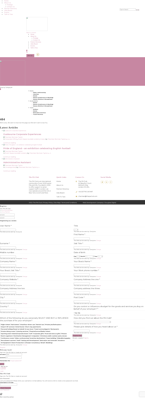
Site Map (57, 202)
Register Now (77, 335)
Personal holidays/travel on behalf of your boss (17, 329)
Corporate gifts (38, 333)
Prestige (10, 5)
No (79, 313)
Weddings (49, 343)
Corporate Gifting (11, 139)
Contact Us (11, 6)
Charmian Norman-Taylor (57, 139)
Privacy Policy (48, 202)
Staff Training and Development (28, 340)
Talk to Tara (8, 14)
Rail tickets (15, 324)
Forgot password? (16, 361)
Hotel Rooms (20, 327)
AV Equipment (6, 343)
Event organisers (7, 336)
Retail (43, 343)
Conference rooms (7, 338)
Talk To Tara (60, 197)
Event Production (18, 343)
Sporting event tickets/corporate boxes (14, 333)
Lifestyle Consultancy (32, 343)
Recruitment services (8, 340)
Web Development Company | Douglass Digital (99, 202)
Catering (36, 94)
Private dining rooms (8, 331)
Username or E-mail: (7, 382)
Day (75, 256)
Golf (30, 333)
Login (2, 58)
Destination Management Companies (26, 336)
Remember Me (5, 361)
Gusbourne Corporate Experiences (22, 134)
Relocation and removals (48, 340)
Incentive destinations (37, 338)
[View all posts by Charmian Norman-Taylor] (13, 137)
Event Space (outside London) (29, 139)
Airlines (35, 109)
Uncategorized (10, 167)
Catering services (22, 331)
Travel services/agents (42, 329)
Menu (6, 58)
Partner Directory (10, 8)
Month (83, 256)
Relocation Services (39, 112)
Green (42, 139)
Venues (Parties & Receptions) (42, 99)
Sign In (86, 338)
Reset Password (5, 388)
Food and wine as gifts (52, 333)
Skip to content (31, 32)
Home (6, 1)
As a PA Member (7, 210)
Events (6, 12)
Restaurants (55, 329)
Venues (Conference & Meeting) (43, 97)
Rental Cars (40, 324)
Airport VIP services (7, 327)
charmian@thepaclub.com (87, 196)
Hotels (35, 96)
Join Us (30, 55)
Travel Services (38, 114)
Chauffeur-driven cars (27, 324)
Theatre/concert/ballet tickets (39, 331)
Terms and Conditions (69, 202)
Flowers (64, 333)
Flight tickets (5, 324)
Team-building (51, 338)
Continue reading (9, 143)
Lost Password (4, 390)
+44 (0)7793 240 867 (85, 191)
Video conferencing (39, 92)
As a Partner (6, 212)
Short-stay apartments (33, 327)
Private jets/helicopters (53, 324)
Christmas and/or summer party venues (53, 336)
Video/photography (63, 338)
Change (98, 240)
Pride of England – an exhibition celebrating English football (36, 148)
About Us (7, 3)
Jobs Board (8, 10)
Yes (76, 313)
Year (95, 256)
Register (2, 347)
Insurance (61, 340)
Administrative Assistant (17, 162)
